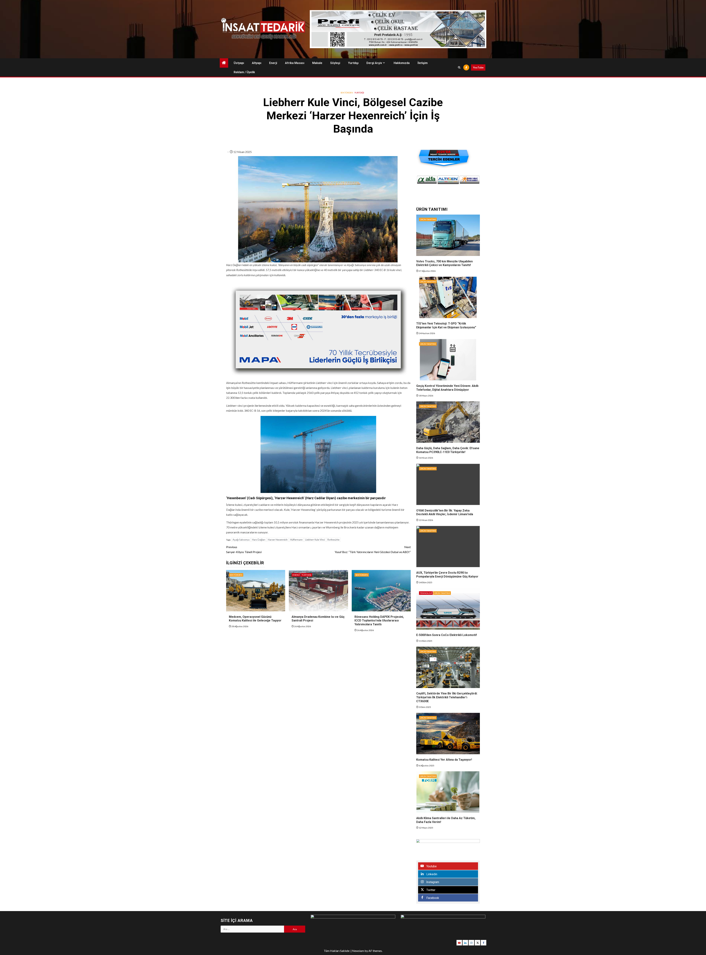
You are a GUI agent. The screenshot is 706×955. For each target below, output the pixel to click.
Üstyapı (239, 63)
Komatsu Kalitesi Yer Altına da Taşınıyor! (444, 759)
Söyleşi (335, 63)
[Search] (459, 67)
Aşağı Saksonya (241, 539)
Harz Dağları (258, 539)
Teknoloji (426, 593)
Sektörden (346, 92)
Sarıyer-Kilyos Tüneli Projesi (244, 549)
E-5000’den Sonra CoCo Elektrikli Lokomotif (446, 635)
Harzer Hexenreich (278, 539)
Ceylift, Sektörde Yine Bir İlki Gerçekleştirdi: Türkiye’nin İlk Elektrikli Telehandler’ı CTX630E (446, 697)
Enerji (273, 63)
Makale (317, 63)
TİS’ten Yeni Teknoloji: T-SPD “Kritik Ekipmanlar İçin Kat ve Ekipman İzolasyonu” (446, 325)
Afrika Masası (294, 63)
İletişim (423, 63)
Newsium (358, 950)
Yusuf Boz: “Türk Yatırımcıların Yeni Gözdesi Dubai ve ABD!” (373, 549)
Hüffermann (296, 539)
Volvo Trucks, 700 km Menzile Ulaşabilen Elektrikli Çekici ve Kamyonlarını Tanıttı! (444, 263)
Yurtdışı (353, 63)
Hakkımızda (402, 63)
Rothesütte (333, 539)
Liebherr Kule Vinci (315, 539)
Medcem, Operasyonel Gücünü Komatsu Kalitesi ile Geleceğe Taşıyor (255, 618)
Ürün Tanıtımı (428, 219)
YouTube (478, 67)
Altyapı (256, 63)
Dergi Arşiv (374, 63)
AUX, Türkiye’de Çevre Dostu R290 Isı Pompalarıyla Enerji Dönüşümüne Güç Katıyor (447, 574)
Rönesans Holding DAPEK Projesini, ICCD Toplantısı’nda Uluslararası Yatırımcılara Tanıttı (379, 620)
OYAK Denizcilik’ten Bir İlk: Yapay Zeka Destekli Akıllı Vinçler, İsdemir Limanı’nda (444, 512)
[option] (427, 179)
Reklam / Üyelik (244, 72)
